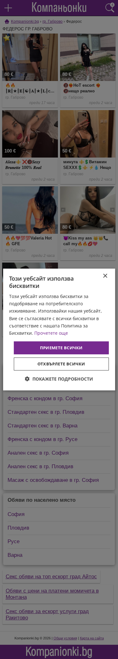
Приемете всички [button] (61, 348)
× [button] (105, 276)
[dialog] (59, 330)
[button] (59, 378)
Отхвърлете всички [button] (61, 364)
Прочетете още (51, 333)
